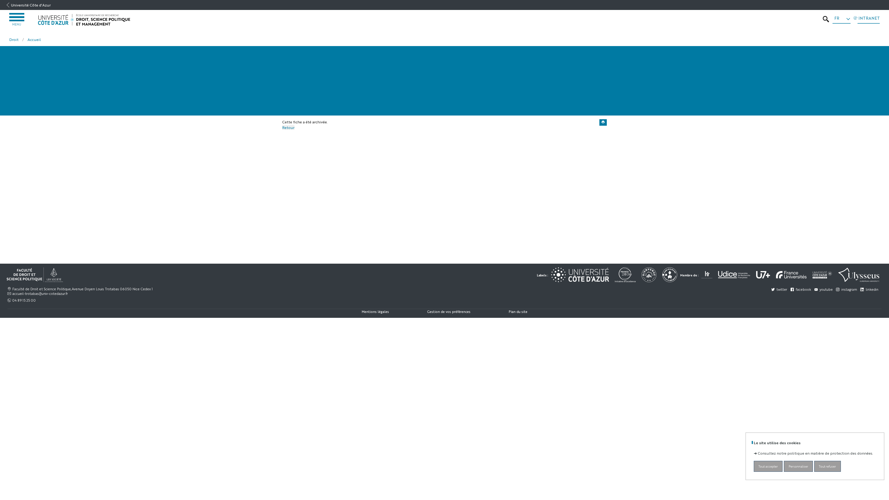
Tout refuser (827, 466)
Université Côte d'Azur (31, 5)
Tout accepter (768, 466)
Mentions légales (375, 311)
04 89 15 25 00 (24, 300)
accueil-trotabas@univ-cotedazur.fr (40, 293)
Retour (288, 127)
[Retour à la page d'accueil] (84, 19)
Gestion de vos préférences (448, 311)
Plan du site (518, 311)
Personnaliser (798, 466)
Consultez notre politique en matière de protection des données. (815, 453)
